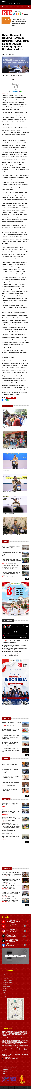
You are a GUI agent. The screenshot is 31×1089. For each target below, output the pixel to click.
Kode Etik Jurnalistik (7, 1069)
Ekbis (3, 568)
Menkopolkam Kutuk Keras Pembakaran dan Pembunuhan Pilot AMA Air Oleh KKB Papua (11, 819)
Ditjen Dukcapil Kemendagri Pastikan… (12, 535)
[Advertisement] (15, 712)
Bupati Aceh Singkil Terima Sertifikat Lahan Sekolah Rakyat (11, 546)
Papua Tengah (5, 832)
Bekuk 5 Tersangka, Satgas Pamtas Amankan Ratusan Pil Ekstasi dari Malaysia (14, 654)
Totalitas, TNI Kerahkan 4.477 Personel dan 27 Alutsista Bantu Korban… (11, 723)
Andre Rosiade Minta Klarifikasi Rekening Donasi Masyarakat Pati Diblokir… (10, 771)
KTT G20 (4, 994)
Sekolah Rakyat (6, 978)
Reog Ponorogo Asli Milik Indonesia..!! (12, 651)
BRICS (4, 990)
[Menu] (2, 7)
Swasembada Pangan (7, 980)
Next (27, 578)
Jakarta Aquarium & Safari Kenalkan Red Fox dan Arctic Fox (11, 886)
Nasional (14, 27)
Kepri (3, 576)
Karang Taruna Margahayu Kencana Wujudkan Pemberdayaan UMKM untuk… (11, 893)
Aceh (3, 549)
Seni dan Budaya (6, 986)
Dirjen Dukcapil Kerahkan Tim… (11, 448)
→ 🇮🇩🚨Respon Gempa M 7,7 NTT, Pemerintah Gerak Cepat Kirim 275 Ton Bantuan (15, 641)
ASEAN (4, 988)
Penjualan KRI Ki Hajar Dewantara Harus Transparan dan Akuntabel (10, 783)
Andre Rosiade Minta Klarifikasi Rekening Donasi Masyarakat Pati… (19, 22)
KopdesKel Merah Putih (8, 976)
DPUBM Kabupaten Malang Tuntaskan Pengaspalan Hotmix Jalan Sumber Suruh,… (11, 554)
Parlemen (4, 766)
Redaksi (4, 1065)
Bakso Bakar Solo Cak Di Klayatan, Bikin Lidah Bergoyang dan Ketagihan (11, 873)
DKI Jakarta (5, 93)
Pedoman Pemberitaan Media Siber (10, 1067)
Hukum (3, 821)
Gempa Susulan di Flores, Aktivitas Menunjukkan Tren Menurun (10, 729)
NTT (3, 732)
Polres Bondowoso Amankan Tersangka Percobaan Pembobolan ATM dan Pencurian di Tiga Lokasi (10, 811)
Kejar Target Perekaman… (9, 513)
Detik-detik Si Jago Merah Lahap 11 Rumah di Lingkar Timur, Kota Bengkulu (14, 646)
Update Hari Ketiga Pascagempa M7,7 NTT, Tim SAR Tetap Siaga (11, 742)
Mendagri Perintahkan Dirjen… (10, 491)
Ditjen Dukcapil (10, 398)
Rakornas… (6, 470)
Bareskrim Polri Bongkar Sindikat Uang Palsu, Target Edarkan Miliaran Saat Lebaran (11, 836)
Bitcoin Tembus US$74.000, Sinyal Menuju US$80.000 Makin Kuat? (10, 566)
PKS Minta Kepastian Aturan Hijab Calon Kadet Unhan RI (10, 776)
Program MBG (6, 974)
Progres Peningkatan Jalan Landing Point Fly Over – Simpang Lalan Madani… (11, 573)
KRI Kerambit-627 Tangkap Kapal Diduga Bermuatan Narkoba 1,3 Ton (11, 804)
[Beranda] (15, 12)
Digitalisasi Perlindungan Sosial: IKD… (12, 427)
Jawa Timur (4, 557)
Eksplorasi (4, 875)
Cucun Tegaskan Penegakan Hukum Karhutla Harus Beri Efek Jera (11, 763)
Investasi (5, 984)
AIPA (4, 992)
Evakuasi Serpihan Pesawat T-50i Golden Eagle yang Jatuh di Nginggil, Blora (14, 649)
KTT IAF (4, 996)
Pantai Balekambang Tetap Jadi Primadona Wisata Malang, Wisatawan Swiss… (11, 560)
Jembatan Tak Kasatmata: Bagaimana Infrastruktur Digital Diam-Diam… (11, 899)
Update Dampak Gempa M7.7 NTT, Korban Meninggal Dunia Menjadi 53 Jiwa (11, 750)
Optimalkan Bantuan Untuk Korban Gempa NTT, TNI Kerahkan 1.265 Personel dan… (10, 737)
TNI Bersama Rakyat (7, 982)
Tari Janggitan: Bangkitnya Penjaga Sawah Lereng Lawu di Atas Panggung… (11, 880)
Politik (3, 792)
